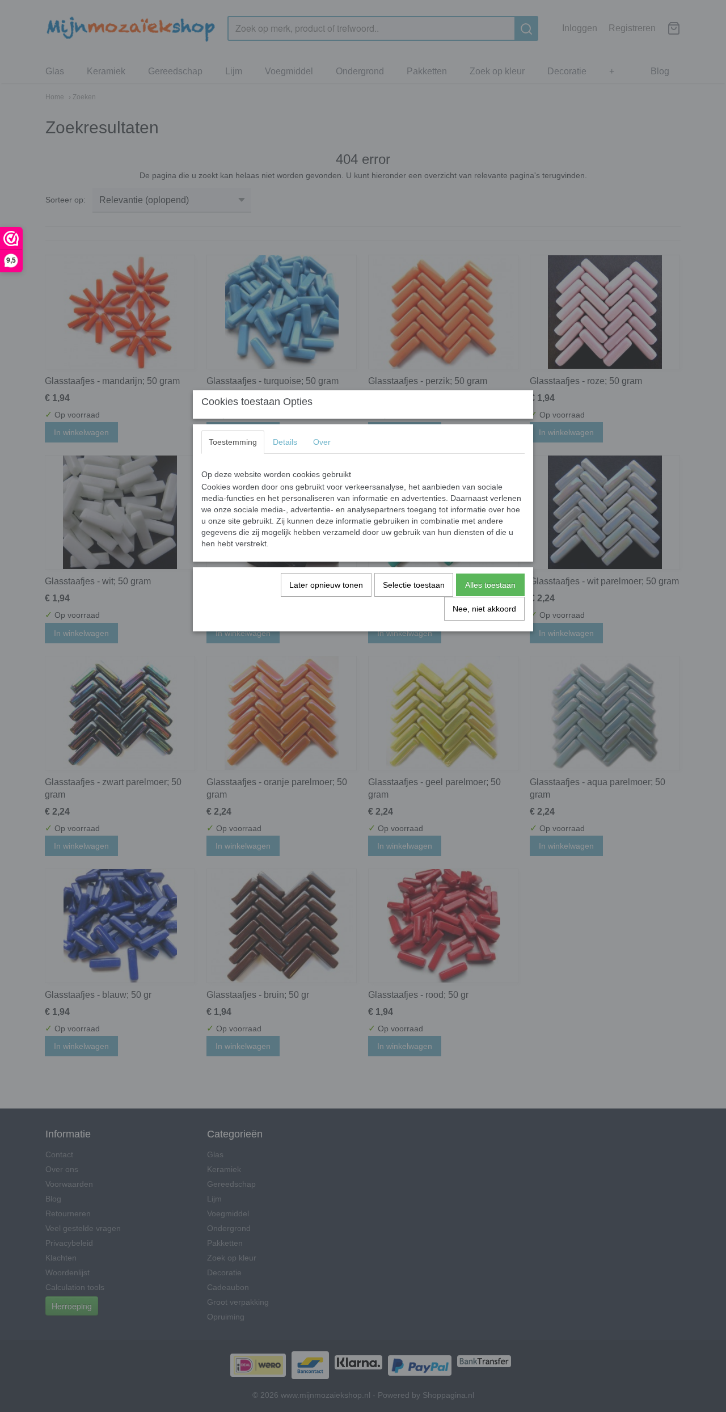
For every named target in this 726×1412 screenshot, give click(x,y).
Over (322, 441)
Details (285, 441)
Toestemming (233, 441)
